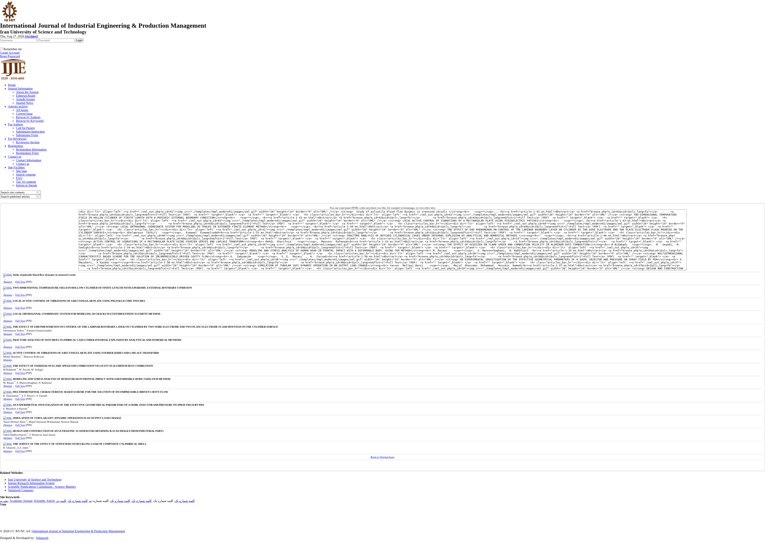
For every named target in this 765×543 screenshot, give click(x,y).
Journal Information (20, 88)
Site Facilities (16, 167)
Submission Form (27, 135)
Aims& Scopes (25, 99)
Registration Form (27, 153)
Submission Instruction (30, 131)
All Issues (22, 110)
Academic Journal (21, 501)
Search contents (26, 174)
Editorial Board (25, 95)
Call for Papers (25, 128)
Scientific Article (44, 501)
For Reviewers (17, 138)
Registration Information (31, 149)
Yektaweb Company (21, 490)
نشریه (4, 501)
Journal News (24, 103)
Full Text (20, 281)
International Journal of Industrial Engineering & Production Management (78, 531)
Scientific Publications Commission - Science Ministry (42, 486)
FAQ (19, 178)
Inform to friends (26, 185)
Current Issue (24, 113)
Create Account (10, 52)
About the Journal (27, 92)
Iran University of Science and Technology (35, 479)
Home (12, 85)
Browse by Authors (28, 117)
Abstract (7, 281)
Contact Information (28, 160)
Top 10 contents (26, 181)
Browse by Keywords (30, 121)
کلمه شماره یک (185, 501)
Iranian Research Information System (31, 483)
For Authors (15, 124)
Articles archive (18, 106)
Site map (21, 171)
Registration (15, 146)
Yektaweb (42, 538)
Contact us (14, 156)
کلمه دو (61, 501)
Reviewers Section (27, 142)
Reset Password (10, 56)
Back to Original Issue (382, 457)
